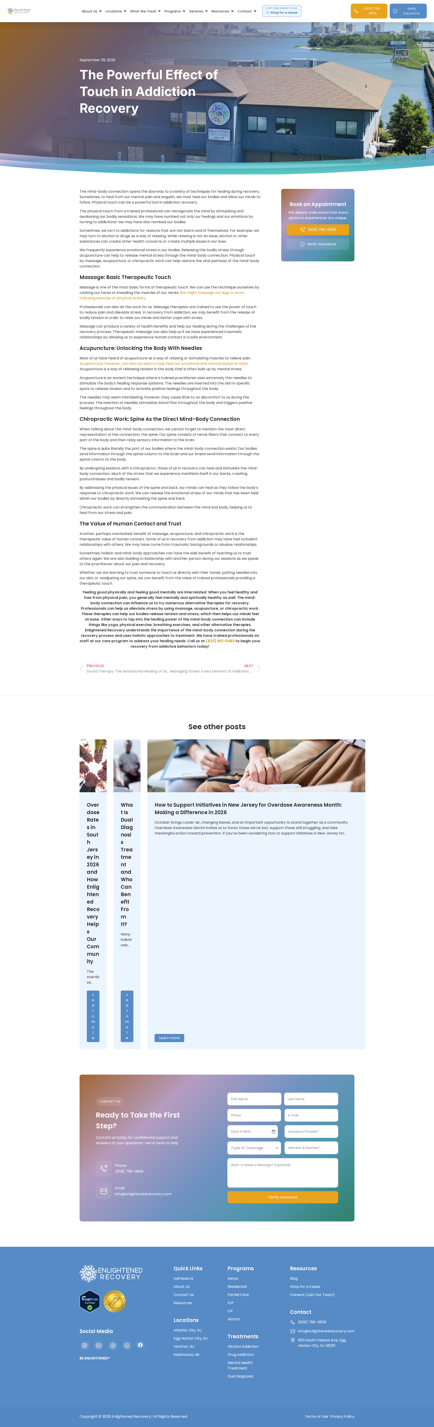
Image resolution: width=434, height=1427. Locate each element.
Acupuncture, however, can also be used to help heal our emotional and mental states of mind (163, 363)
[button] (92, 11)
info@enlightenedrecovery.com (143, 1194)
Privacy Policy (342, 1416)
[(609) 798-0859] (104, 1168)
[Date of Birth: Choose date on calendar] (273, 1131)
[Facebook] (140, 1345)
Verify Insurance (282, 1197)
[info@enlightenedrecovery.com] (104, 1191)
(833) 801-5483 (220, 641)
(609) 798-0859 (129, 1171)
